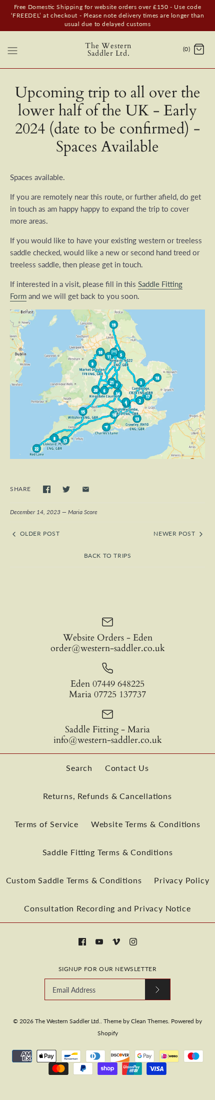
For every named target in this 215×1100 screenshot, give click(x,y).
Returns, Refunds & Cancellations (107, 796)
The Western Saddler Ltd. (67, 1021)
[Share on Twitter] (66, 489)
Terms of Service (46, 824)
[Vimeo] (116, 942)
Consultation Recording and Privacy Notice (107, 908)
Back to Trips (108, 555)
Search (79, 767)
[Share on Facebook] (46, 489)
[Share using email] (86, 489)
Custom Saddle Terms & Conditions (74, 880)
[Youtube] (99, 942)
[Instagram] (133, 942)
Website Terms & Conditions (145, 824)
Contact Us (127, 767)
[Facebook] (82, 942)
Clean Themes (149, 1021)
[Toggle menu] (12, 49)
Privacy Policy (181, 880)
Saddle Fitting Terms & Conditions (107, 852)
